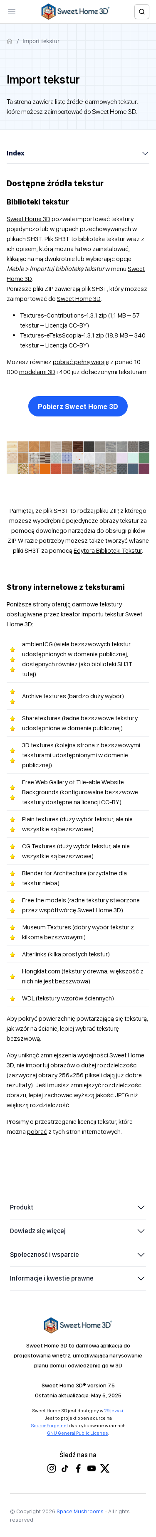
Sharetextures (41, 718)
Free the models (44, 900)
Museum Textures (46, 927)
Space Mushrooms (80, 1511)
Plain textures (40, 819)
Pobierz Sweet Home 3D (78, 406)
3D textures (38, 745)
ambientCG (37, 644)
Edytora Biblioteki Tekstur (108, 550)
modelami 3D (37, 372)
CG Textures (39, 846)
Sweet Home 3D (28, 219)
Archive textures (44, 696)
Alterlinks (34, 954)
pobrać (37, 1132)
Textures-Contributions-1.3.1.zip (63, 315)
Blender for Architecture (54, 873)
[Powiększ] (138, 452)
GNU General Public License (77, 1433)
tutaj (28, 674)
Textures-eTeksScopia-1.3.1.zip (62, 335)
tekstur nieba (39, 883)
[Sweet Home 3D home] (75, 11)
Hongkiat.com (41, 971)
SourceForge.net (49, 1426)
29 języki (113, 1411)
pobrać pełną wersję (81, 362)
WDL (28, 998)
